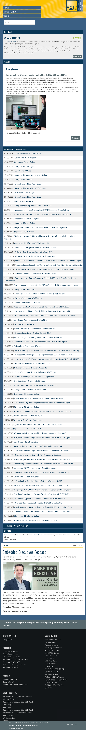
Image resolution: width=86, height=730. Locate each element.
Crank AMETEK (11, 42)
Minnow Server (9, 699)
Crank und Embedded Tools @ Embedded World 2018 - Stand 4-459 (42, 411)
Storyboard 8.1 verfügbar (25, 166)
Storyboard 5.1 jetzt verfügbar (26, 442)
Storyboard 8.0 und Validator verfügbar (31, 175)
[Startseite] (74, 5)
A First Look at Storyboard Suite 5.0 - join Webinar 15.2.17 (38, 481)
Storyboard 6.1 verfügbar (24, 324)
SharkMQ (7, 707)
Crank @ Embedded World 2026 (28, 153)
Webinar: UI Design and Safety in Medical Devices (35, 247)
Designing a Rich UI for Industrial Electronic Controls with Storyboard (42, 490)
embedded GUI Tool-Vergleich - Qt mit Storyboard (35, 468)
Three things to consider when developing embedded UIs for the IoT (42, 459)
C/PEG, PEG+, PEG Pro (54, 685)
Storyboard (7, 639)
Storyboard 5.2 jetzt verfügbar (26, 407)
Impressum (6, 625)
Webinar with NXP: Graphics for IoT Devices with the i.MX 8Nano (41, 307)
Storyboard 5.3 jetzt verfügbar (26, 394)
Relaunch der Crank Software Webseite (30, 368)
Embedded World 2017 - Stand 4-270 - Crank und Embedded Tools (41, 472)
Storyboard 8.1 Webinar (24, 171)
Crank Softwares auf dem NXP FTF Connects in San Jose (37, 455)
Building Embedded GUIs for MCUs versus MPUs (35, 274)
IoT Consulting (9, 718)
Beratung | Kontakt (9, 11)
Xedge (5, 721)
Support (6, 15)
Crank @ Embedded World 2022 (28, 197)
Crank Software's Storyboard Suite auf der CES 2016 (35, 520)
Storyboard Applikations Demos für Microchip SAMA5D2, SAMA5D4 (42, 494)
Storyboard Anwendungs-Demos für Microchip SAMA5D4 (38, 446)
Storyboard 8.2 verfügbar (24, 162)
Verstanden (71, 724)
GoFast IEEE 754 (51, 672)
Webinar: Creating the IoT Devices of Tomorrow (35, 256)
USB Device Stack (52, 655)
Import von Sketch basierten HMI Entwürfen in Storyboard (37, 424)
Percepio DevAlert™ (11, 662)
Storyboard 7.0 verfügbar (25, 223)
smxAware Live (51, 682)
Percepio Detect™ (10, 667)
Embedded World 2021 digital (26, 219)
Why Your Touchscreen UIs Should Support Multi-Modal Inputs (40, 342)
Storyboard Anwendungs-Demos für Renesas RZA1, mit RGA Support (42, 437)
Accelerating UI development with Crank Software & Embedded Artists (43, 464)
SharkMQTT (8, 704)
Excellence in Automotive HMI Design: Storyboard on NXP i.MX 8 (41, 485)
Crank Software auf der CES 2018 (28, 416)
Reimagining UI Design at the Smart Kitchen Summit (36, 385)
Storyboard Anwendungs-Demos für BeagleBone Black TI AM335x (41, 450)
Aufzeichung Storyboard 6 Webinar (28, 346)
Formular (37, 535)
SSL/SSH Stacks (51, 674)
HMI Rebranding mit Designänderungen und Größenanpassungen (42, 403)
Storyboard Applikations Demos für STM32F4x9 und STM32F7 (40, 498)
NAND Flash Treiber (53, 639)
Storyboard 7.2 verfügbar (25, 192)
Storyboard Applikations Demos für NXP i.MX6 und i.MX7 (38, 503)
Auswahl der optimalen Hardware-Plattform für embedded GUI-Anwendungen (48, 260)
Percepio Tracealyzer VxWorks (15, 659)
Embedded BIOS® (10, 679)
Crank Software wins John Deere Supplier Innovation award (39, 398)
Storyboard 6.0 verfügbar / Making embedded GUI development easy (43, 355)
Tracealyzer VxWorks (11, 657)
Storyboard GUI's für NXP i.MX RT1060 (30, 389)
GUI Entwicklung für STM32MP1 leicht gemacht (35, 376)
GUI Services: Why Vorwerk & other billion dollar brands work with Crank (44, 315)
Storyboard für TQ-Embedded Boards (29, 381)
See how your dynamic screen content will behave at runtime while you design (47, 350)
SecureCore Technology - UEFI (16, 685)
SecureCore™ (9, 682)
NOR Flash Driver (52, 650)
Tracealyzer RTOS (10, 651)
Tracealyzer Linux (10, 654)
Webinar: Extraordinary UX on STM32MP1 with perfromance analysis (42, 214)
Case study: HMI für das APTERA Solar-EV (31, 243)
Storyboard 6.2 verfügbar (25, 289)
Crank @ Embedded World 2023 (28, 184)
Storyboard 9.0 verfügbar (25, 158)
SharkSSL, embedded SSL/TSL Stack (18, 702)
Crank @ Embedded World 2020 (28, 298)
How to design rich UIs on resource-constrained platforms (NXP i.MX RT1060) (47, 359)
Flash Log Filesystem (53, 647)
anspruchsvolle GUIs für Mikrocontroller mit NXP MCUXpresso (40, 227)
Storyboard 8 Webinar (24, 179)
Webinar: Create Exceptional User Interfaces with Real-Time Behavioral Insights (48, 265)
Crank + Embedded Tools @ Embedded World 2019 (35, 372)
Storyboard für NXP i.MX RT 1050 (27, 429)
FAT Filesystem (51, 642)
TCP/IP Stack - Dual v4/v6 (56, 680)
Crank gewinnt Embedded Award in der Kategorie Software (40, 294)
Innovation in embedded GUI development (32, 363)
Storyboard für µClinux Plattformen (28, 420)
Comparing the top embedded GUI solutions (33, 206)
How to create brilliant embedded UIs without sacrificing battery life (42, 311)
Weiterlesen (77, 56)
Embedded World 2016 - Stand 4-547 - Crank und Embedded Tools (42, 511)
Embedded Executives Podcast (27, 302)
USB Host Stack (51, 661)
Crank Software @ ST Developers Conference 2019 (35, 328)
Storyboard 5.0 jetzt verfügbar (26, 477)
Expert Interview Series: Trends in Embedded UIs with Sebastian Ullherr (45, 269)
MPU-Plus (49, 688)
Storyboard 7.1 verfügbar (23, 201)
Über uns (6, 7)
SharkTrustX (8, 715)
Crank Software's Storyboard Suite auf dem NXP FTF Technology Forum (43, 507)
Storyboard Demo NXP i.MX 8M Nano (30, 188)
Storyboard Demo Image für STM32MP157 (31, 320)
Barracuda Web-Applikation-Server (17, 696)
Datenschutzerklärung (70, 622)
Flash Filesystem (51, 645)
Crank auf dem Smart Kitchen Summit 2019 (33, 333)
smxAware (49, 666)
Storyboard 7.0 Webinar (24, 232)
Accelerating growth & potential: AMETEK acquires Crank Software (43, 210)
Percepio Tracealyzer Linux (14, 665)
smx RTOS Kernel (52, 653)
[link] (43, 526)
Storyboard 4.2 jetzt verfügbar (26, 516)
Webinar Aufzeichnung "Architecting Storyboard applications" (40, 433)
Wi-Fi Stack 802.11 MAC (54, 669)
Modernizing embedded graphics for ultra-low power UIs (38, 337)
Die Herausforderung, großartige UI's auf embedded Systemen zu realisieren (46, 285)
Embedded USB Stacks (54, 677)
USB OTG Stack (51, 658)
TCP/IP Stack (50, 664)
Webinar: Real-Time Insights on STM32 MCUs (34, 252)
